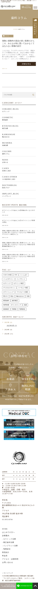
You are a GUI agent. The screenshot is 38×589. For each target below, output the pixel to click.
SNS (15, 275)
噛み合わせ (20, 296)
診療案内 (5, 535)
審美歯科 (6, 300)
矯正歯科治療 (8, 542)
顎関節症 (22, 309)
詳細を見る (26, 64)
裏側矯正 (6, 309)
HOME (15, 29)
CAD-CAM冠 (7, 275)
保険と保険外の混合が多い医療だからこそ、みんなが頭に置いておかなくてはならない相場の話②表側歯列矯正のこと (18, 256)
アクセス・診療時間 (10, 559)
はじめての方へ (8, 532)
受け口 (5, 296)
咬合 (12, 296)
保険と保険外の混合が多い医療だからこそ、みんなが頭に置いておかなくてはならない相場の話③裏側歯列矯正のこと (18, 244)
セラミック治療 (9, 539)
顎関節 (14, 309)
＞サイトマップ (7, 573)
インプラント (20, 279)
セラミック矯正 (19, 283)
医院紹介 (5, 552)
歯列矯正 (15, 300)
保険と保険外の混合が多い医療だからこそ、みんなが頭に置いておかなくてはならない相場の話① (18, 43)
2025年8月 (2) (12, 325)
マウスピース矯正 (22, 292)
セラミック (7, 283)
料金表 (4, 556)
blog (7, 36)
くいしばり (23, 275)
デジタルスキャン (9, 287)
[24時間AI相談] (35, 28)
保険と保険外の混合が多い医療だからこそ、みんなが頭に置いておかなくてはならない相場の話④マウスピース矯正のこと (18, 232)
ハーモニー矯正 (23, 287)
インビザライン (8, 279)
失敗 (28, 296)
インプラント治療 (10, 546)
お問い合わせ (7, 562)
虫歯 (25, 305)
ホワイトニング (8, 292)
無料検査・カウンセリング (12, 305)
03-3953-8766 (7, 519)
